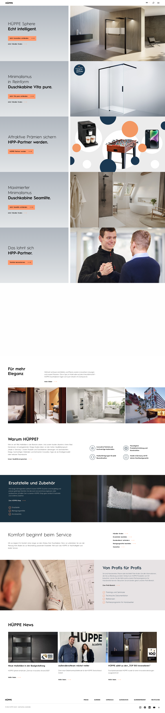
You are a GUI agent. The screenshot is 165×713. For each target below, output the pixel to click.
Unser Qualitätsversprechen (17, 459)
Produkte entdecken (111, 309)
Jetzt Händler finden (15, 44)
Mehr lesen (12, 677)
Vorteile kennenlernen (17, 262)
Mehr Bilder (48, 381)
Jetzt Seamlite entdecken (18, 207)
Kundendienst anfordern (121, 540)
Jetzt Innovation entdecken (19, 38)
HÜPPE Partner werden (18, 151)
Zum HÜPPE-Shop (15, 500)
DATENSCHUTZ (123, 700)
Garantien (116, 547)
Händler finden (107, 315)
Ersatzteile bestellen (120, 537)
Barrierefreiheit (140, 700)
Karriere (97, 700)
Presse (86, 700)
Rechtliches (155, 700)
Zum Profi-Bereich (109, 585)
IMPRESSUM (110, 700)
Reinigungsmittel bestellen (122, 543)
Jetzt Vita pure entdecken (19, 96)
